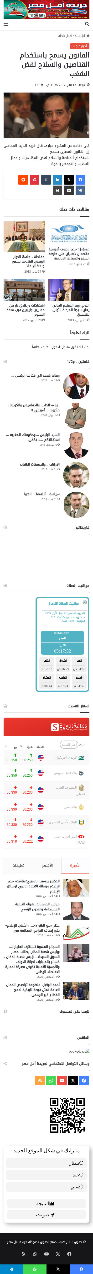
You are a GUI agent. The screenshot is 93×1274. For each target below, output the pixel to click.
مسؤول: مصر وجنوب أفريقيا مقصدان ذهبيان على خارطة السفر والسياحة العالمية (69, 254)
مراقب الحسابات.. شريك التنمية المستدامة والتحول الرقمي (37, 906)
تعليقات (18, 865)
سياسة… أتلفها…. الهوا (42, 494)
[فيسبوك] (80, 180)
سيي (74, 1186)
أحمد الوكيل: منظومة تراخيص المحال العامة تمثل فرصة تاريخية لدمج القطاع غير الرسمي (33, 990)
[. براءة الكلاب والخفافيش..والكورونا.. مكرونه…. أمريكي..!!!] (76, 416)
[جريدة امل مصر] (46, 9)
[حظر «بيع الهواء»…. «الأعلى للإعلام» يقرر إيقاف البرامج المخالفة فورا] (76, 932)
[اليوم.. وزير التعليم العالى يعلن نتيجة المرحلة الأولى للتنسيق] (68, 290)
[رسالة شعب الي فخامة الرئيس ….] (76, 386)
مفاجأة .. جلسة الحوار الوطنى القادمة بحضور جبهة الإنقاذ (28, 261)
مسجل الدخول (61, 347)
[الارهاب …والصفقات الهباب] (76, 475)
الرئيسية (81, 36)
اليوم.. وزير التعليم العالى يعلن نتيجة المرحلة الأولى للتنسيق (70, 310)
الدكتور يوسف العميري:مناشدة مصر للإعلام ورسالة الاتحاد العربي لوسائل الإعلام (33, 886)
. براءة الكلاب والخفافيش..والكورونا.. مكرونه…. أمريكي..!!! (34, 407)
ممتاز (74, 1163)
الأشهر (47, 865)
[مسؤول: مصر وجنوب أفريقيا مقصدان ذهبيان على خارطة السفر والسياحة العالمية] (68, 233)
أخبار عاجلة (65, 36)
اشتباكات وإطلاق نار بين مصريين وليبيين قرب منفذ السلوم (26, 310)
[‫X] (69, 180)
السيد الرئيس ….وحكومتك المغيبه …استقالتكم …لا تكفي (33, 437)
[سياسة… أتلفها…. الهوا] (76, 505)
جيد (76, 1174)
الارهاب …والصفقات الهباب (40, 464)
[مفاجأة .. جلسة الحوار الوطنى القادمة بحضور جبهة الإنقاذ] (24, 236)
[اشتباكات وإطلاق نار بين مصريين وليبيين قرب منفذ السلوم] (24, 290)
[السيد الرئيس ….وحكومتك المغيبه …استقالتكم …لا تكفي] (76, 445)
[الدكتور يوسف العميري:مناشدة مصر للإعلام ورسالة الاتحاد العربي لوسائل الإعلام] (76, 888)
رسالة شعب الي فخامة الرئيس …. (35, 375)
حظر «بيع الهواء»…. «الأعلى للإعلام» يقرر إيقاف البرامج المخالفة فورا (32, 928)
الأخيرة (75, 865)
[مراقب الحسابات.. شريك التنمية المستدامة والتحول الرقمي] (76, 911)
